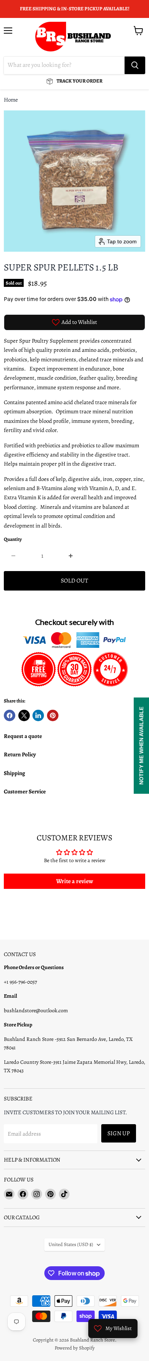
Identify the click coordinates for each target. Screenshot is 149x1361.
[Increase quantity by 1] (71, 555)
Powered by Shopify (75, 1348)
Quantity (13, 539)
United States (71, 1244)
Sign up (118, 1133)
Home (11, 100)
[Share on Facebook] (9, 715)
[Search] (135, 65)
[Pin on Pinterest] (52, 715)
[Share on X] (24, 715)
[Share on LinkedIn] (38, 715)
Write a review (74, 881)
